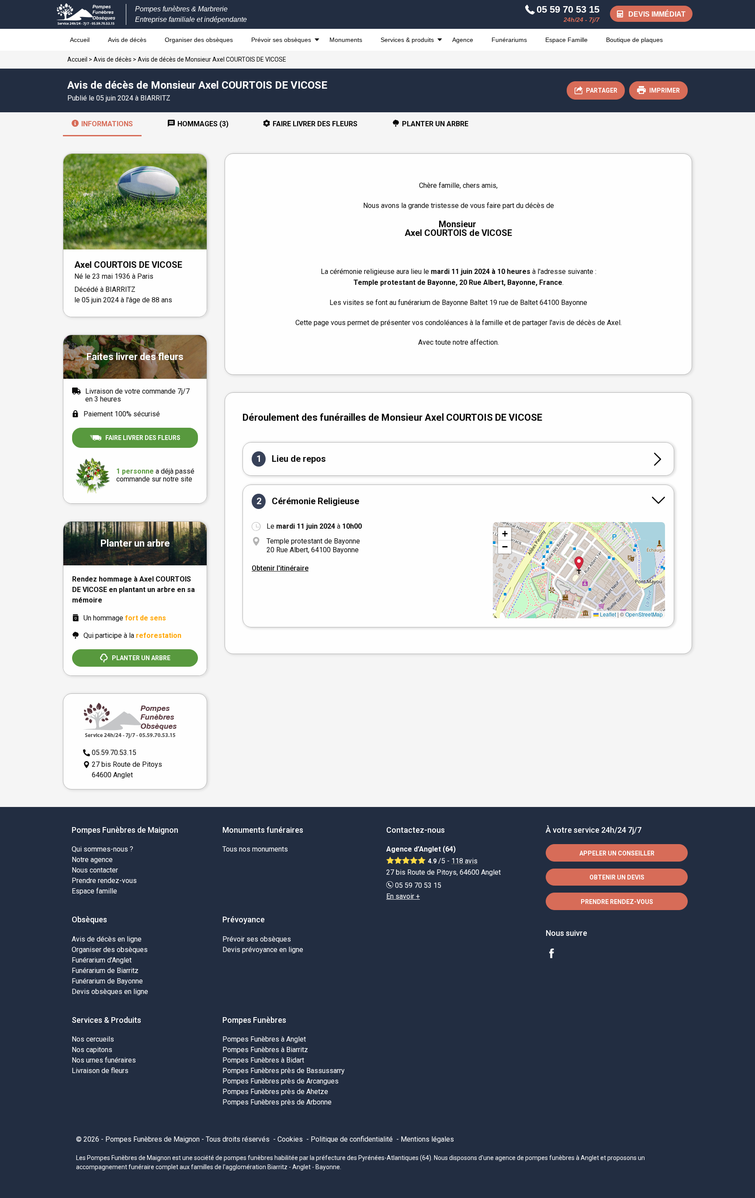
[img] (579, 570)
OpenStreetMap (644, 614)
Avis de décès (127, 39)
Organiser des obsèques (199, 39)
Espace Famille (566, 39)
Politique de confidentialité (352, 1139)
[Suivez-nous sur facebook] (557, 954)
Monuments (345, 39)
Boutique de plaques (634, 39)
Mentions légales (427, 1139)
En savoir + (403, 896)
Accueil (80, 39)
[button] (504, 533)
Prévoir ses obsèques (281, 39)
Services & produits (407, 39)
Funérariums (509, 39)
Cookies (290, 1139)
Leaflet (607, 614)
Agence (462, 39)
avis (464, 861)
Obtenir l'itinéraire (280, 568)
